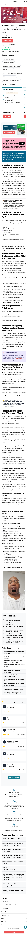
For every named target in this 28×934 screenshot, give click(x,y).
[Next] (25, 591)
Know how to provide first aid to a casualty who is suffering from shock (13, 688)
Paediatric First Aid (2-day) (11, 551)
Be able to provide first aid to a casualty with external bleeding (14, 684)
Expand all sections (21, 648)
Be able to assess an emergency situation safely (12, 671)
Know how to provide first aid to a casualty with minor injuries (12, 693)
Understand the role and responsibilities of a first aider (14, 652)
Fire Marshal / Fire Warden (11, 560)
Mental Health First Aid (10, 556)
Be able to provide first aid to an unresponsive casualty (12, 675)
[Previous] (3, 591)
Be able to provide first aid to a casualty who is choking (14, 680)
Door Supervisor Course (7, 4)
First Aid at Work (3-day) (10, 546)
